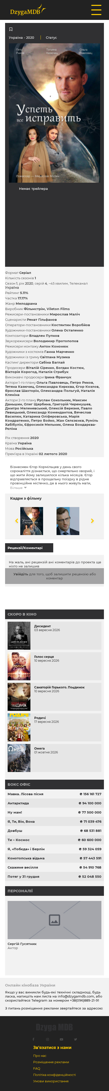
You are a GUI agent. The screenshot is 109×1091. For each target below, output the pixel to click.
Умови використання (51, 1081)
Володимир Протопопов (55, 341)
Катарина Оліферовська (45, 416)
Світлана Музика (55, 357)
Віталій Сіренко (40, 368)
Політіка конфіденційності (54, 1075)
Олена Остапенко (67, 330)
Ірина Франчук (58, 377)
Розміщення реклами (51, 1062)
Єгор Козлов (87, 386)
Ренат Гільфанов (42, 319)
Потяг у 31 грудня (23, 876)
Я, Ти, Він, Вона (21, 821)
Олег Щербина (37, 404)
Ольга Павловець (52, 382)
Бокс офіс (19, 784)
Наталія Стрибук (53, 372)
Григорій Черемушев (71, 404)
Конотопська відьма (26, 858)
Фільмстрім (34, 309)
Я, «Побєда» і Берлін (26, 849)
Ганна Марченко (59, 352)
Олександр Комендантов (49, 412)
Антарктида (18, 803)
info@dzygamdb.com (75, 996)
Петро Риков (81, 382)
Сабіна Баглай (52, 362)
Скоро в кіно (22, 614)
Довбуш (15, 831)
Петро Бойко (43, 420)
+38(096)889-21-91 (84, 1000)
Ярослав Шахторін (22, 391)
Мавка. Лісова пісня (25, 794)
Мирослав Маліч (65, 314)
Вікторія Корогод (21, 372)
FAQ (36, 1068)
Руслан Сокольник (54, 400)
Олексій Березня (64, 408)
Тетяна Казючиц (19, 386)
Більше (16, 488)
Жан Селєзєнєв (70, 420)
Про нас (39, 1056)
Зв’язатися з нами (52, 1047)
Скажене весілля (23, 867)
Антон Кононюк (53, 346)
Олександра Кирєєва (55, 386)
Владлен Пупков (44, 336)
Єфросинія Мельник (42, 424)
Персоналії (20, 891)
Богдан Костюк (70, 368)
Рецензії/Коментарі (25, 548)
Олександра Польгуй (60, 391)
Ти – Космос (19, 840)
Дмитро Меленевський (26, 408)
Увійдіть (20, 574)
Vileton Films (58, 309)
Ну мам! (15, 812)
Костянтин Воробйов (70, 325)
